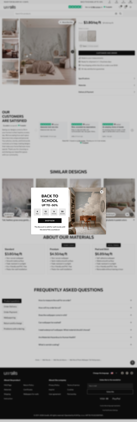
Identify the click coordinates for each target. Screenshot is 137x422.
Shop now (49, 221)
